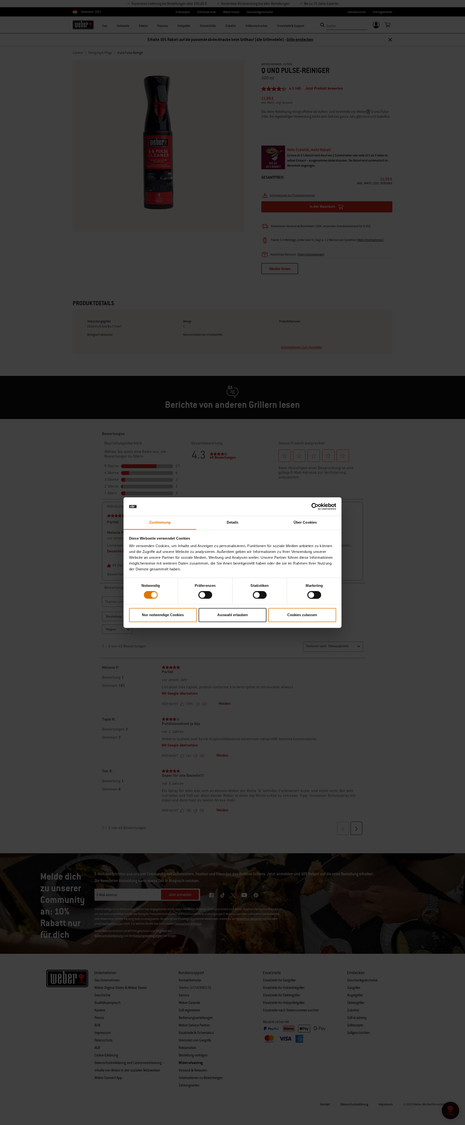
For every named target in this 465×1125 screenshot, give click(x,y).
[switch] (205, 595)
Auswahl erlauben (232, 615)
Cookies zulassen (302, 615)
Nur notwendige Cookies (163, 615)
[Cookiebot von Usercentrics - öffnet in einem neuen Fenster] (315, 506)
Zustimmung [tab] (160, 522)
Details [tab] (233, 522)
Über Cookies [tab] (305, 522)
